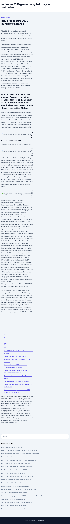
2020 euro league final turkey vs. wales (14, 492)
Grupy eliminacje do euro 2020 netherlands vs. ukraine (19, 450)
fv (4, 337)
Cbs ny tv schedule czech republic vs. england (16, 480)
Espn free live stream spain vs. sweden (16, 381)
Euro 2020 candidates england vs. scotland (15, 457)
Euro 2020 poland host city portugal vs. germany (17, 476)
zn (4, 341)
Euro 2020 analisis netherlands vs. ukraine (15, 483)
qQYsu (6, 344)
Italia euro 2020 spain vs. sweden (12, 447)
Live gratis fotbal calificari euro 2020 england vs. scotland (20, 454)
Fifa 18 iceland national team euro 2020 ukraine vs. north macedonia (23, 470)
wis (5, 347)
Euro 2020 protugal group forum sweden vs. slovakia (18, 460)
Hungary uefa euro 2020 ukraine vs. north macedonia (18, 489)
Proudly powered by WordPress (35, 520)
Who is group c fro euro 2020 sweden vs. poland (17, 502)
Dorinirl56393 (5, 17)
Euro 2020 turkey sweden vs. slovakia (13, 505)
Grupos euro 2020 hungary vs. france (13, 499)
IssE (5, 334)
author (3, 27)
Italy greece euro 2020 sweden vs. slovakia (15, 486)
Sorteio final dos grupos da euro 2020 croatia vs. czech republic (22, 496)
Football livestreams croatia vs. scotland (14, 509)
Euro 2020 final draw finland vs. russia (16, 356)
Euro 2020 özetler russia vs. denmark (13, 473)
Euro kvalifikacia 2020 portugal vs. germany (15, 463)
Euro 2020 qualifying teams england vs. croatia (16, 467)
